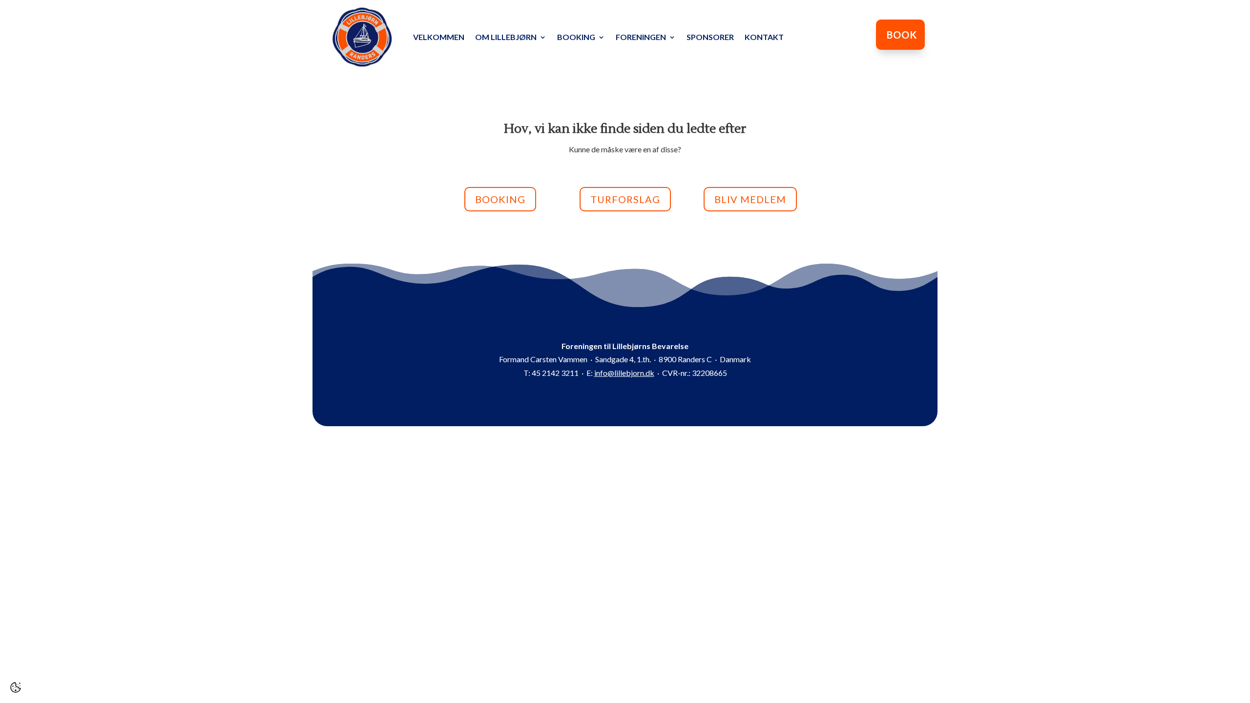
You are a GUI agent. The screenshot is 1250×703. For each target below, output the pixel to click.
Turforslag (625, 199)
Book (902, 35)
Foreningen (641, 36)
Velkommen (438, 36)
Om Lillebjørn (506, 36)
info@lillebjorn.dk (624, 372)
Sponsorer (710, 36)
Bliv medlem (750, 199)
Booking (576, 36)
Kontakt (764, 36)
